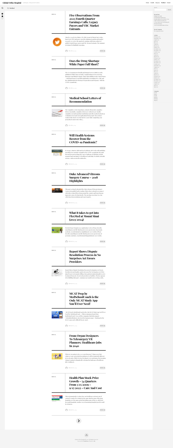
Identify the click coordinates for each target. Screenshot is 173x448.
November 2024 (157, 50)
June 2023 (156, 70)
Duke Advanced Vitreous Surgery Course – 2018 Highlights (84, 177)
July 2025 (156, 41)
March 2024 (156, 56)
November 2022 (157, 81)
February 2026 (157, 36)
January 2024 (156, 59)
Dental (168, 2)
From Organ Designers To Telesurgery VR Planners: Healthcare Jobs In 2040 (85, 341)
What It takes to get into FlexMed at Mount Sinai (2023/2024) (84, 216)
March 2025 (156, 46)
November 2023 (157, 62)
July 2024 (156, 53)
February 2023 (157, 76)
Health (152, 2)
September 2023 (157, 65)
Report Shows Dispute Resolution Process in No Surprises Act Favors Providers (85, 256)
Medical (163, 2)
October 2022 (157, 82)
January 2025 (156, 47)
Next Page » (78, 421)
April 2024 (156, 55)
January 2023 (156, 77)
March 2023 (156, 74)
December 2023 (157, 61)
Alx (94, 441)
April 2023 (156, 73)
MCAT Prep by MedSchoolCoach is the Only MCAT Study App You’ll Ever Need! (83, 299)
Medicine (156, 98)
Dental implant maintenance (160, 17)
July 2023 (156, 68)
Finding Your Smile (158, 16)
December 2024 (157, 49)
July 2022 (156, 85)
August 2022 (156, 84)
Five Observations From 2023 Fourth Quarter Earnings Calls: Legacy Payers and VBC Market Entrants (84, 22)
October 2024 (157, 52)
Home (147, 2)
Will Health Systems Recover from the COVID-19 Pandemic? (83, 138)
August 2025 (156, 40)
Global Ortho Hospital (12, 2)
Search (155, 7)
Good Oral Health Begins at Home (161, 25)
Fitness (155, 94)
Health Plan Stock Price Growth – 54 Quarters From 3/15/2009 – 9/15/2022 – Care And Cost (85, 383)
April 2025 (156, 44)
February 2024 (157, 58)
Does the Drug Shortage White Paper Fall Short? (84, 62)
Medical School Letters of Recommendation (85, 99)
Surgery (157, 2)
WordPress (85, 441)
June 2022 (156, 87)
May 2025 (156, 43)
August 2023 (156, 67)
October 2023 (157, 64)
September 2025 (157, 38)
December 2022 (157, 79)
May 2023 (156, 71)
